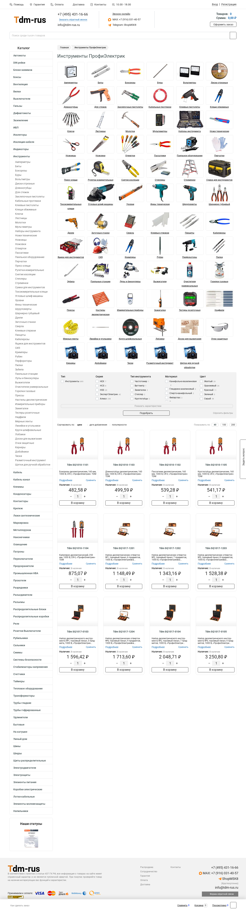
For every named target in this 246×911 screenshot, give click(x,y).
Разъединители (22, 594)
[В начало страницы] (233, 905)
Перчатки (21, 261)
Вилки (17, 91)
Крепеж (18, 508)
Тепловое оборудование (28, 688)
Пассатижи (21, 252)
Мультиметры (23, 226)
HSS (103, 390)
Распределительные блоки (29, 609)
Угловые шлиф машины (29, 296)
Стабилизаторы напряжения (30, 666)
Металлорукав (22, 530)
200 (233, 425)
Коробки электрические (27, 789)
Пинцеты (20, 334)
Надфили (20, 417)
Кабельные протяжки (28, 200)
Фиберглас (175, 397)
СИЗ (17, 347)
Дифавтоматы (22, 113)
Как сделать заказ (19, 905)
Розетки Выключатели (27, 630)
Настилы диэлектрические (31, 399)
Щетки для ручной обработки (32, 464)
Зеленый (209, 394)
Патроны (18, 551)
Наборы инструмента (28, 231)
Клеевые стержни (25, 330)
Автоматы (19, 55)
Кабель (17, 472)
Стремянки (21, 283)
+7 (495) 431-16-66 (72, 14)
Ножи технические (26, 235)
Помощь (19, 4)
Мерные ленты (24, 421)
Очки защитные (24, 443)
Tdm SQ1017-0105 (216, 631)
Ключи (19, 213)
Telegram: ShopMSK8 (124, 24)
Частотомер (142, 381)
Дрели (19, 317)
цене (79, 425)
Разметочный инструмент (30, 460)
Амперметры (22, 162)
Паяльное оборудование (29, 257)
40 (215, 425)
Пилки (19, 365)
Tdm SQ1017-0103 (77, 631)
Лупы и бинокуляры (27, 378)
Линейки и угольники (27, 425)
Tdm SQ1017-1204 (124, 631)
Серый (209, 398)
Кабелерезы (22, 339)
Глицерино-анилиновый (182, 389)
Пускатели (19, 580)
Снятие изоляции (25, 274)
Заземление (20, 120)
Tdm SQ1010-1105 (216, 464)
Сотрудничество (148, 871)
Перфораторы (23, 360)
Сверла (19, 326)
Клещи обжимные (25, 209)
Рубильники (20, 638)
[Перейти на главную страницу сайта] (30, 19)
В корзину (77, 503)
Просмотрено (219, 905)
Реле (16, 623)
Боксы (17, 77)
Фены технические (26, 304)
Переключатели (23, 558)
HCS (103, 385)
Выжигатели (22, 382)
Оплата (59, 4)
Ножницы (21, 239)
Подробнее (65, 480)
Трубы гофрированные (27, 710)
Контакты (100, 4)
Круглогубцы (142, 398)
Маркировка (20, 522)
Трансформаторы (24, 695)
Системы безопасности (27, 659)
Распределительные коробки (31, 616)
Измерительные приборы (30, 404)
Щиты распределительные (29, 760)
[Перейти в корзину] (212, 16)
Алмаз (105, 398)
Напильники (20, 811)
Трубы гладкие (22, 702)
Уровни (19, 300)
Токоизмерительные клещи (31, 291)
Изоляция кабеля (23, 142)
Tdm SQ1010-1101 (77, 464)
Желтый (210, 381)
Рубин (18, 356)
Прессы (19, 395)
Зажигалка (141, 390)
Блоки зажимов (22, 69)
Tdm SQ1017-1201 (124, 548)
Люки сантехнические (26, 515)
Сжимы (17, 652)
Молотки (20, 222)
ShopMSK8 (230, 879)
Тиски (18, 456)
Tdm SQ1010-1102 (170, 464)
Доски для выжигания (28, 438)
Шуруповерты (23, 309)
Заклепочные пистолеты (29, 196)
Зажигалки (21, 408)
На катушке (20, 731)
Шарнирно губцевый (27, 313)
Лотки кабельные (24, 796)
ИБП (16, 127)
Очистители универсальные (31, 386)
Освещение (20, 544)
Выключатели (21, 98)
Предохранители (23, 566)
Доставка (78, 4)
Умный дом (20, 739)
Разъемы (19, 602)
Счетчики (19, 674)
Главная (64, 47)
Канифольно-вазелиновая (183, 383)
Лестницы (21, 218)
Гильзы (17, 105)
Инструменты (21, 156)
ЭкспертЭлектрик (110, 394)
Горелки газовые (25, 391)
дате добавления (98, 425)
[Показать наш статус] (31, 838)
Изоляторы (20, 134)
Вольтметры (22, 179)
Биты (18, 166)
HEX (103, 381)
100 (224, 425)
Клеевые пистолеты (27, 205)
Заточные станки (25, 321)
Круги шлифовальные (28, 430)
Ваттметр (140, 385)
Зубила (19, 369)
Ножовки (20, 244)
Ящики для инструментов (30, 343)
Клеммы (18, 486)
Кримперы (21, 352)
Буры (18, 174)
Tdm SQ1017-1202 (170, 548)
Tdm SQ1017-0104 (170, 631)
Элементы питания (24, 782)
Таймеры (18, 681)
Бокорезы (21, 170)
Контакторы (20, 501)
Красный (210, 390)
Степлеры (21, 278)
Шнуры (17, 753)
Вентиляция (20, 84)
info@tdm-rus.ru (226, 887)
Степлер (140, 394)
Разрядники (20, 587)
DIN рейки (19, 62)
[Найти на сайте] (233, 35)
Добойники (22, 451)
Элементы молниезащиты (29, 803)
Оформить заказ (223, 24)
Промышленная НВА (25, 573)
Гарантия (39, 4)
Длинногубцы (23, 187)
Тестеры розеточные (27, 412)
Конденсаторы (22, 494)
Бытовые (18, 724)
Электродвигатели (24, 767)
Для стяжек (22, 192)
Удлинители (20, 717)
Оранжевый (211, 385)
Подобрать (146, 413)
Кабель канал (21, 479)
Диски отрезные (25, 183)
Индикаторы (21, 149)
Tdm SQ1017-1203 (216, 548)
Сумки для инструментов (30, 287)
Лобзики (20, 434)
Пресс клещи (22, 265)
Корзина (198, 905)
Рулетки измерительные (29, 270)
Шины (17, 746)
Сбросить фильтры (223, 413)
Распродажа (146, 867)
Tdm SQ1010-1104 (77, 548)
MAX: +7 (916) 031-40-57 (126, 19)
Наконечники (21, 537)
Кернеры (20, 447)
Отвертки (20, 248)
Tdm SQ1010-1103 (124, 464)
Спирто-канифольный (181, 393)
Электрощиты (21, 775)
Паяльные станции (26, 373)
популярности (119, 425)
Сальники (19, 645)
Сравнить (182, 905)
